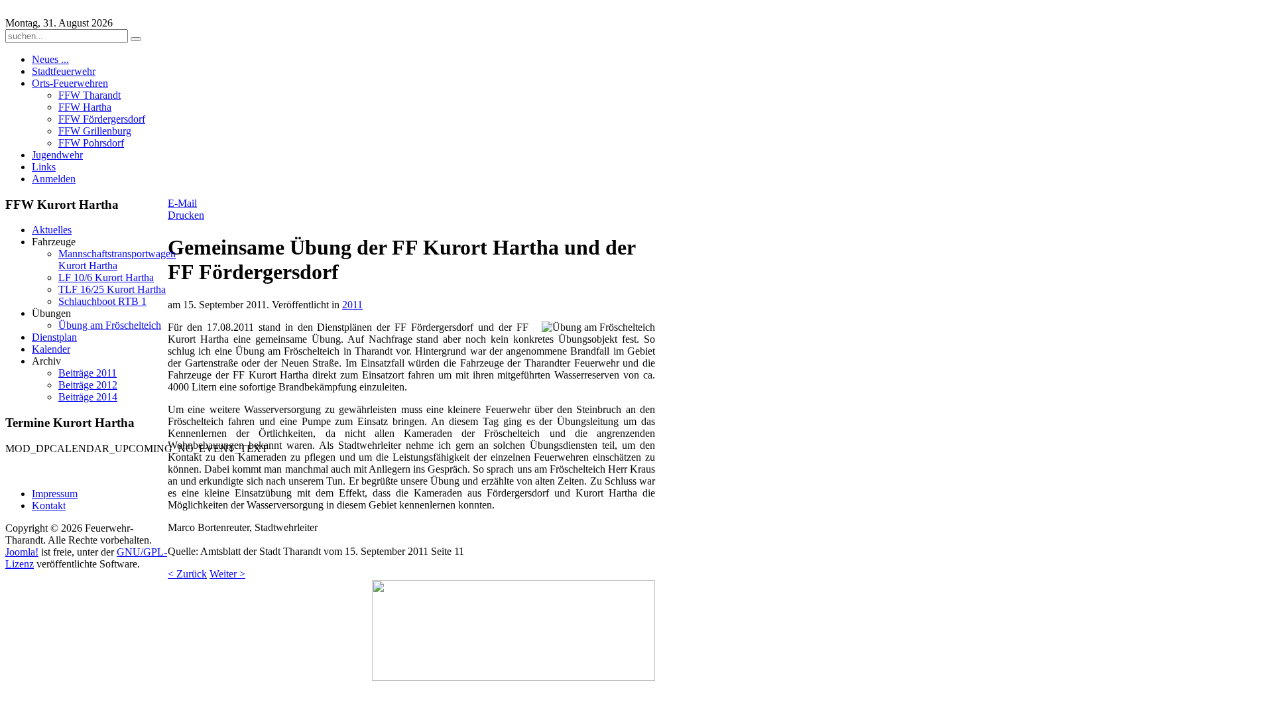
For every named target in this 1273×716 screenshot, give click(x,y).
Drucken (186, 215)
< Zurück (187, 573)
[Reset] (136, 39)
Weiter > (227, 573)
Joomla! (21, 552)
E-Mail (182, 203)
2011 (352, 304)
